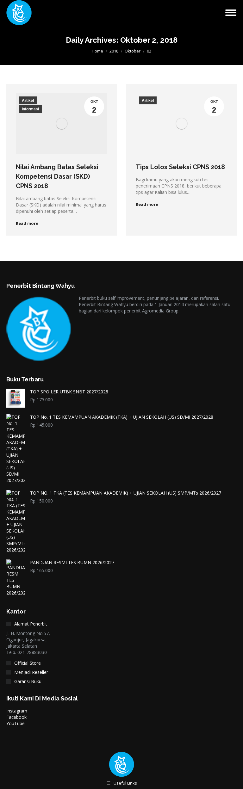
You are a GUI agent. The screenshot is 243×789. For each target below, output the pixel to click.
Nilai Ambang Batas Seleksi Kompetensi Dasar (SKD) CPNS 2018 (57, 176)
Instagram (16, 711)
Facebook (16, 717)
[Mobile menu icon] (231, 12)
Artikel (28, 100)
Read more (27, 223)
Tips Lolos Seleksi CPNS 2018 (180, 167)
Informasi (30, 109)
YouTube (15, 723)
